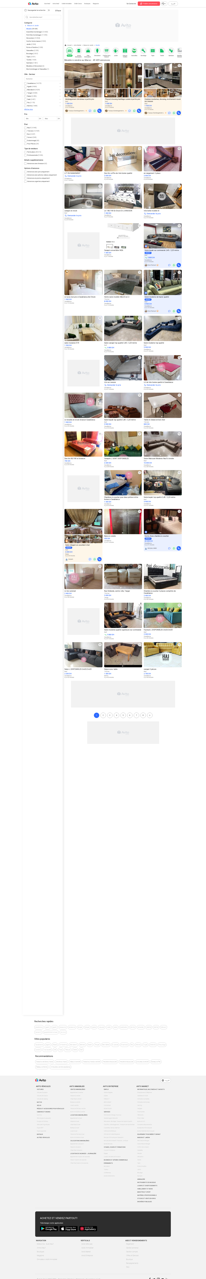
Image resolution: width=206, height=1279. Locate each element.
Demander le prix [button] (74, 176)
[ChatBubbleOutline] (90, 111)
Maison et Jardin (33, 25)
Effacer (58, 11)
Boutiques (87, 3)
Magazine (96, 3)
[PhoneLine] (99, 111)
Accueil (69, 45)
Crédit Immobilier (67, 3)
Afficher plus (28, 109)
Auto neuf (47, 3)
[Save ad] (100, 65)
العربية (173, 3)
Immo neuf (56, 3)
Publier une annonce (150, 3)
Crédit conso (78, 3)
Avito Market (77, 45)
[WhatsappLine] (95, 111)
